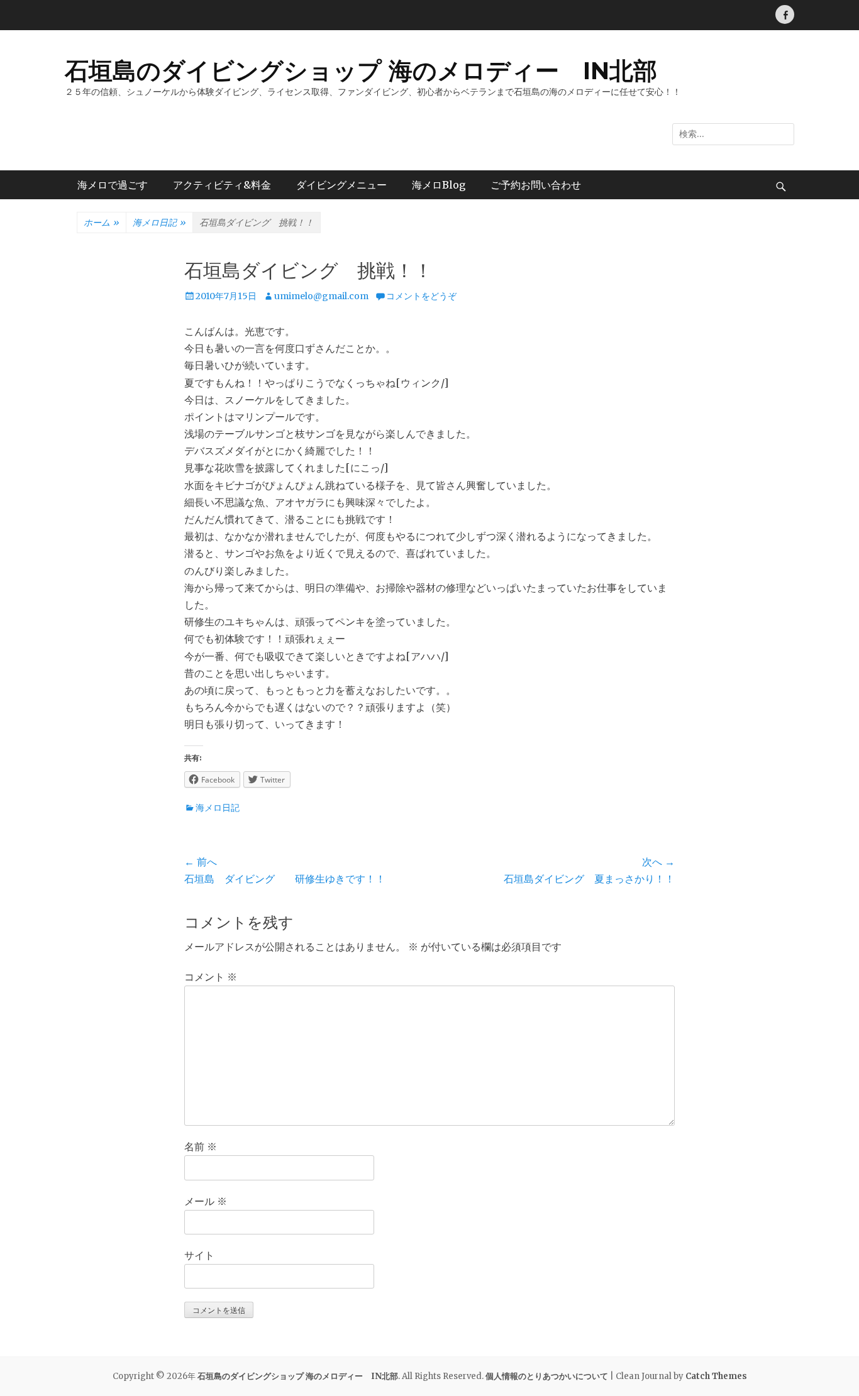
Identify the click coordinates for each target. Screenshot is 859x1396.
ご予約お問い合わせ (535, 185)
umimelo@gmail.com (321, 296)
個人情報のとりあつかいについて (546, 1376)
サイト (199, 1255)
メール (205, 1201)
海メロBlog (438, 185)
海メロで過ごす (112, 185)
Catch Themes (716, 1376)
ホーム (101, 222)
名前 (200, 1146)
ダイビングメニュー (341, 185)
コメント (210, 976)
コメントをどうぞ (421, 296)
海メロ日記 (159, 222)
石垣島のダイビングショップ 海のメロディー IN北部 (361, 70)
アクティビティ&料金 (222, 185)
